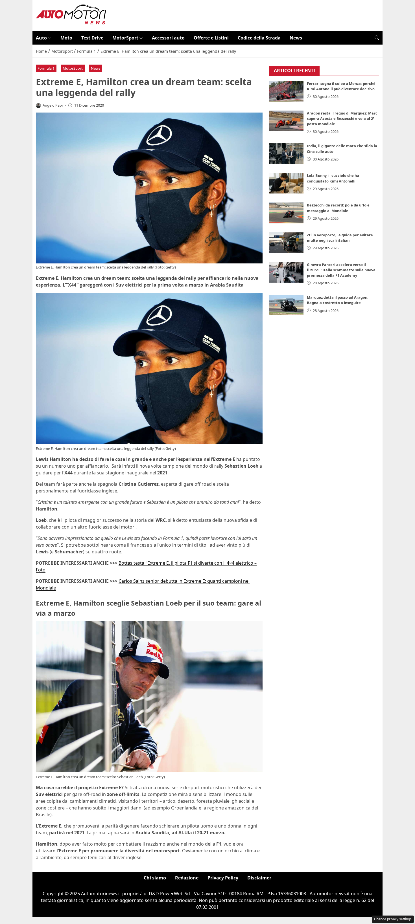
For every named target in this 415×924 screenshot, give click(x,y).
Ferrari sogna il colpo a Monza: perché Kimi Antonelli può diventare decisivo (341, 86)
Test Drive (92, 38)
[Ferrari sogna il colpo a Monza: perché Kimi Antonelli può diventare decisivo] (286, 91)
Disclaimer (259, 878)
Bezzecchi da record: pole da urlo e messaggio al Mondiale (338, 208)
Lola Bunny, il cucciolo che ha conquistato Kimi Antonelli (333, 178)
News (296, 38)
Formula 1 (46, 68)
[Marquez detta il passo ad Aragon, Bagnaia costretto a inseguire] (286, 305)
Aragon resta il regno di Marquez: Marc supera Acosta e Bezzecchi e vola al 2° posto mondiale (342, 118)
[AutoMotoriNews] (71, 15)
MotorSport (125, 38)
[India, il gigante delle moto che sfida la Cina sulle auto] (286, 153)
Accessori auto (168, 38)
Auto (41, 38)
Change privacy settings (393, 919)
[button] (377, 37)
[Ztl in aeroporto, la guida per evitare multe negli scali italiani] (286, 242)
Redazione (186, 878)
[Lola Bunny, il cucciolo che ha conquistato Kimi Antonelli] (286, 183)
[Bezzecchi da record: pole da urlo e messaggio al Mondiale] (286, 213)
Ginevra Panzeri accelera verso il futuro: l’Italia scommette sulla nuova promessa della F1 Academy (341, 270)
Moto (66, 38)
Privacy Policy (222, 878)
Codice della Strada (259, 38)
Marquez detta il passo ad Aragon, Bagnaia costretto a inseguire (337, 300)
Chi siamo (155, 878)
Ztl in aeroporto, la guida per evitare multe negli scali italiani (340, 237)
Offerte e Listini (211, 38)
